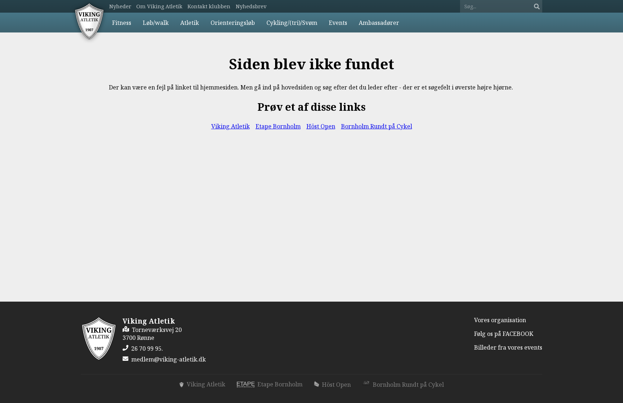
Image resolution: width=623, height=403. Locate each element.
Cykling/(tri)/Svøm (291, 23)
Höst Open (320, 126)
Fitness (121, 23)
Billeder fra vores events (508, 347)
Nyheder (120, 6)
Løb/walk (156, 23)
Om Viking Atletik (159, 6)
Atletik (189, 23)
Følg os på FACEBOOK (503, 334)
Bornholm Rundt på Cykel (376, 126)
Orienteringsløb (233, 23)
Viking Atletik (230, 126)
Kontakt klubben (208, 6)
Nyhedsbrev (251, 6)
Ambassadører (379, 23)
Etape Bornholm (278, 126)
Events (338, 23)
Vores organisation (500, 320)
